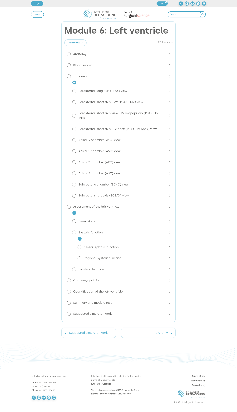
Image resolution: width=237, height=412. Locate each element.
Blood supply (82, 65)
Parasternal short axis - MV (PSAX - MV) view (111, 102)
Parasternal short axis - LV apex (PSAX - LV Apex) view (118, 129)
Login (37, 3)
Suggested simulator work (92, 313)
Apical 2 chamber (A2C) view (100, 162)
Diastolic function (91, 269)
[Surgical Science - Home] (137, 14)
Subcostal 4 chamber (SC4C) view (103, 184)
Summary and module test (92, 302)
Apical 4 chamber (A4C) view (100, 140)
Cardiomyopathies (86, 280)
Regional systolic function (102, 258)
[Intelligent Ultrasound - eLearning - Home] (100, 14)
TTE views (80, 76)
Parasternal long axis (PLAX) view (103, 91)
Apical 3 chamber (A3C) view (100, 173)
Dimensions (87, 221)
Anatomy (79, 54)
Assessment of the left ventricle (96, 206)
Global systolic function (101, 247)
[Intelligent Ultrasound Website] (178, 394)
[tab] (75, 42)
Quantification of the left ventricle (98, 291)
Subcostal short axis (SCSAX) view (104, 195)
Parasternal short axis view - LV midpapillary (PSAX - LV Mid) (118, 115)
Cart (164, 3)
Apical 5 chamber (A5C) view (100, 151)
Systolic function (91, 232)
